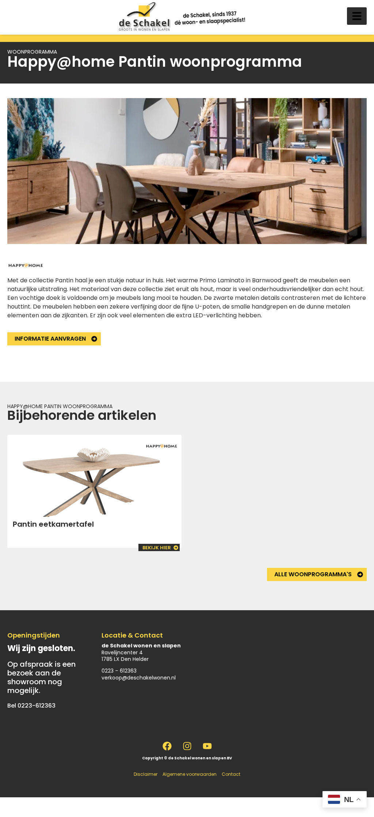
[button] (357, 16)
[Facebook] (167, 746)
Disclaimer (145, 774)
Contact (231, 774)
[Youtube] (207, 746)
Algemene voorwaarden (190, 774)
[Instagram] (187, 746)
